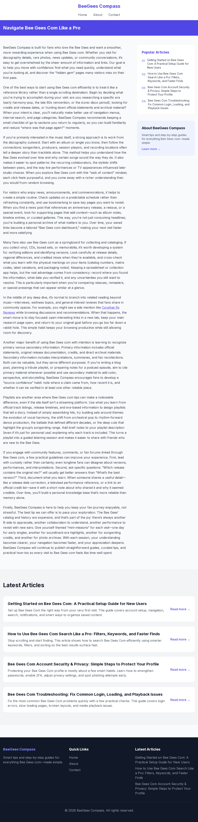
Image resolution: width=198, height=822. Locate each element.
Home (82, 15)
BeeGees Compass (99, 6)
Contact (114, 15)
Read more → (180, 609)
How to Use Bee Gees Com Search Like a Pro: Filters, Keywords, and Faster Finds (165, 77)
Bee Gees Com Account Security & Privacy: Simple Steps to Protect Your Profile (168, 90)
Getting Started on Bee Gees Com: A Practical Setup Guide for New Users (168, 63)
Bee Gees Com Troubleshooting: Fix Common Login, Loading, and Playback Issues (169, 104)
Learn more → (151, 149)
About (97, 15)
